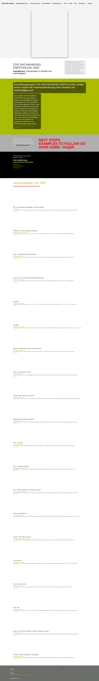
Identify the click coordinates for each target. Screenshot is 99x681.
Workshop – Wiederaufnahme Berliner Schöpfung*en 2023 (27, 348)
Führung (22, 303)
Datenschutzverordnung (20, 674)
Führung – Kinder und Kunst (20, 513)
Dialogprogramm (56, 3)
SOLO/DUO (16, 325)
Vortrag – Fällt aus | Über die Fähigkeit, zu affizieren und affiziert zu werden (31, 631)
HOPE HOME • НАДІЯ (7, 3)
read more (15, 659)
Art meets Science (17, 560)
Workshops (23, 350)
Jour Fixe (22, 279)
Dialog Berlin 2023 (16, 232)
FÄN (65, 3)
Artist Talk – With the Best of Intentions (22, 537)
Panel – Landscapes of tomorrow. (21, 466)
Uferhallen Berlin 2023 (21, 3)
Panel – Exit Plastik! (18, 442)
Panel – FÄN (16, 607)
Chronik (70, 3)
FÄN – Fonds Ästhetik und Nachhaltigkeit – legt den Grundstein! (28, 207)
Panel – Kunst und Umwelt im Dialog (22, 372)
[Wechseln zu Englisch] (2, 9)
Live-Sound (23, 468)
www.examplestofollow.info (23, 162)
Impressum (12, 674)
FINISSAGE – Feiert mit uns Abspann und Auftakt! (25, 230)
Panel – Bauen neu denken (19, 584)
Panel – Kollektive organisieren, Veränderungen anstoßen (27, 489)
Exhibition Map (16, 167)
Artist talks (15, 538)
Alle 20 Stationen (46, 3)
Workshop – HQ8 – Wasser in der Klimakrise (23, 395)
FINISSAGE (23, 232)
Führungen (15, 301)
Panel (22, 256)
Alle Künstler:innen (35, 3)
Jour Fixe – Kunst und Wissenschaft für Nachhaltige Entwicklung (28, 277)
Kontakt (90, 3)
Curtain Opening (16, 164)
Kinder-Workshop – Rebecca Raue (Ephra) (23, 419)
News (75, 3)
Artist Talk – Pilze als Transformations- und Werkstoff (25, 654)
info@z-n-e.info (13, 671)
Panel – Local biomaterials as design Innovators (24, 254)
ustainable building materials (22, 145)
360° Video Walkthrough (18, 166)
